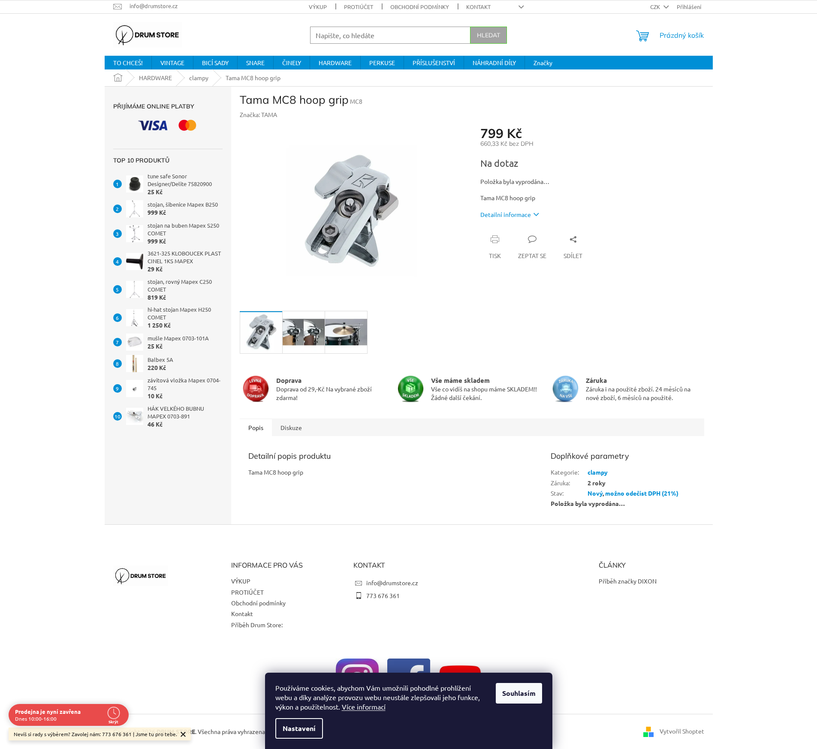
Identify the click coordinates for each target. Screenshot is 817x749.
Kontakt (478, 6)
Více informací (364, 706)
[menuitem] (128, 62)
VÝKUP (318, 6)
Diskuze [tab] (291, 427)
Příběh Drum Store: (257, 625)
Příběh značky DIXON (628, 581)
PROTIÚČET (358, 6)
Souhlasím (519, 693)
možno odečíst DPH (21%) (641, 493)
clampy (598, 472)
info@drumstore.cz (392, 583)
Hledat (488, 35)
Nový (595, 493)
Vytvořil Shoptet (682, 730)
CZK (655, 6)
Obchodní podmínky (419, 6)
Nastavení (299, 728)
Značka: (258, 114)
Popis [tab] (255, 427)
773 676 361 (383, 595)
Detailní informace (505, 214)
